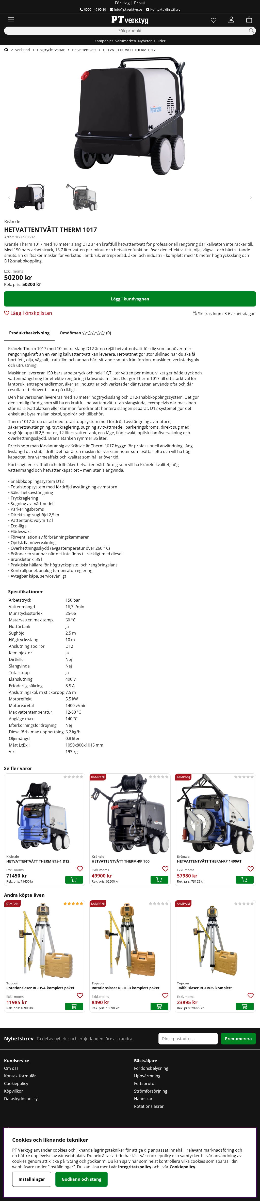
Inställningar (32, 1179)
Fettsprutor (145, 1083)
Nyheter (145, 41)
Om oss (11, 1068)
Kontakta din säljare (165, 9)
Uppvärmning (147, 1076)
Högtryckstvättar (51, 49)
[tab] (29, 333)
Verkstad (22, 49)
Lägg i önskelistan (30, 313)
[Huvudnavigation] (11, 20)
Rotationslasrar (149, 1106)
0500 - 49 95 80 (95, 9)
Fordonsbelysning (151, 1068)
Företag (122, 3)
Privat (139, 3)
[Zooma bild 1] (130, 116)
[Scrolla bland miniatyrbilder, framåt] (251, 197)
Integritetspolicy (134, 1167)
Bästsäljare (145, 1060)
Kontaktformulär (20, 1076)
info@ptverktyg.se (128, 9)
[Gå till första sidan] (6, 49)
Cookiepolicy (16, 1083)
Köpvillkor (13, 1091)
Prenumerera (238, 1038)
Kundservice (16, 1060)
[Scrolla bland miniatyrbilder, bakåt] (9, 197)
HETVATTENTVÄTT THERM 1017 (129, 49)
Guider (160, 41)
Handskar (143, 1098)
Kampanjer (103, 41)
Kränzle (12, 221)
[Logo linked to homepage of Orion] (129, 19)
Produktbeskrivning (29, 333)
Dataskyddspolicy (21, 1098)
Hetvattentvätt (84, 49)
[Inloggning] (231, 19)
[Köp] (74, 880)
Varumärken (125, 41)
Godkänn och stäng (81, 1179)
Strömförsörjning (150, 1091)
